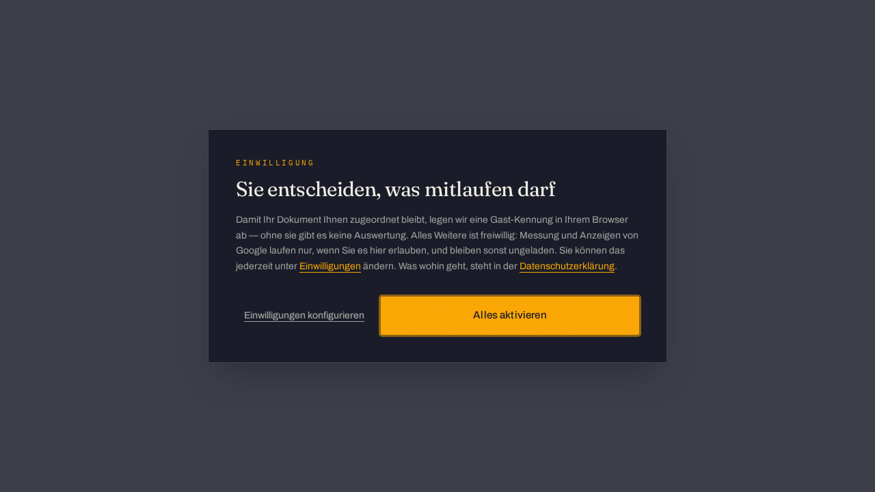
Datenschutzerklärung (567, 266)
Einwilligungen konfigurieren (304, 315)
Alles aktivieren (509, 315)
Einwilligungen (330, 266)
